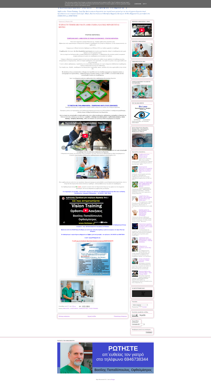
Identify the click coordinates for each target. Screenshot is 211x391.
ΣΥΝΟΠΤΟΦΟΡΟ (74, 308)
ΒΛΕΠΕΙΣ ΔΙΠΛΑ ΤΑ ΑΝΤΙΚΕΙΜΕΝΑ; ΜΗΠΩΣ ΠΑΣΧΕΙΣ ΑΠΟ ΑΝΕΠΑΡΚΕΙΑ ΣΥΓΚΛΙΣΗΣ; (145, 212)
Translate (144, 307)
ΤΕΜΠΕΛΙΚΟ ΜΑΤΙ (83, 308)
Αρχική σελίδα (92, 316)
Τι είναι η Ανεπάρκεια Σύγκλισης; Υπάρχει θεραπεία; (144, 260)
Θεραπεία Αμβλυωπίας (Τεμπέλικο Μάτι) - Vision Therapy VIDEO (145, 273)
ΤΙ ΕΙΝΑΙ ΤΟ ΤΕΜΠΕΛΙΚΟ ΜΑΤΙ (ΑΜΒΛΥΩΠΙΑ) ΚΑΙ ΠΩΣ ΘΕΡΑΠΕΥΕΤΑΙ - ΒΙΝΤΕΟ (145, 184)
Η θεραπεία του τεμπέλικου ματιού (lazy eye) (145, 248)
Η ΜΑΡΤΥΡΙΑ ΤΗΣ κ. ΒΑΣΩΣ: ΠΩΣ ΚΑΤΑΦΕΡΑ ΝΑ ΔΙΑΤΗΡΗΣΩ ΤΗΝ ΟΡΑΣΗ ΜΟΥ (145, 198)
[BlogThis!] (84, 306)
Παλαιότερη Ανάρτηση (120, 316)
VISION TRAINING (93, 308)
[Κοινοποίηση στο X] (86, 306)
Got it (145, 3)
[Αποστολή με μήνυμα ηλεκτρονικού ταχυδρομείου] (82, 306)
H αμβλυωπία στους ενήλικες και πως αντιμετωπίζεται (144, 156)
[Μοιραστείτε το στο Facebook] (87, 306)
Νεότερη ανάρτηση (64, 316)
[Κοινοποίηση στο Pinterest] (89, 306)
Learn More (137, 3)
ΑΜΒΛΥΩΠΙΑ (66, 308)
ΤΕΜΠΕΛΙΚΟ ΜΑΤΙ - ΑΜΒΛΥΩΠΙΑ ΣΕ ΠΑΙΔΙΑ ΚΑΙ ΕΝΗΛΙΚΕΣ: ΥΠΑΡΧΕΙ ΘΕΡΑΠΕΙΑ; (93, 38)
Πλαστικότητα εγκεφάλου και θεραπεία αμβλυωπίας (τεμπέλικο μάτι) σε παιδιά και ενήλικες (145, 226)
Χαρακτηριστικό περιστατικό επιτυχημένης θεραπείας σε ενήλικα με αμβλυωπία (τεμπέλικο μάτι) (145, 169)
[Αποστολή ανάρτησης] (79, 306)
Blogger (113, 379)
